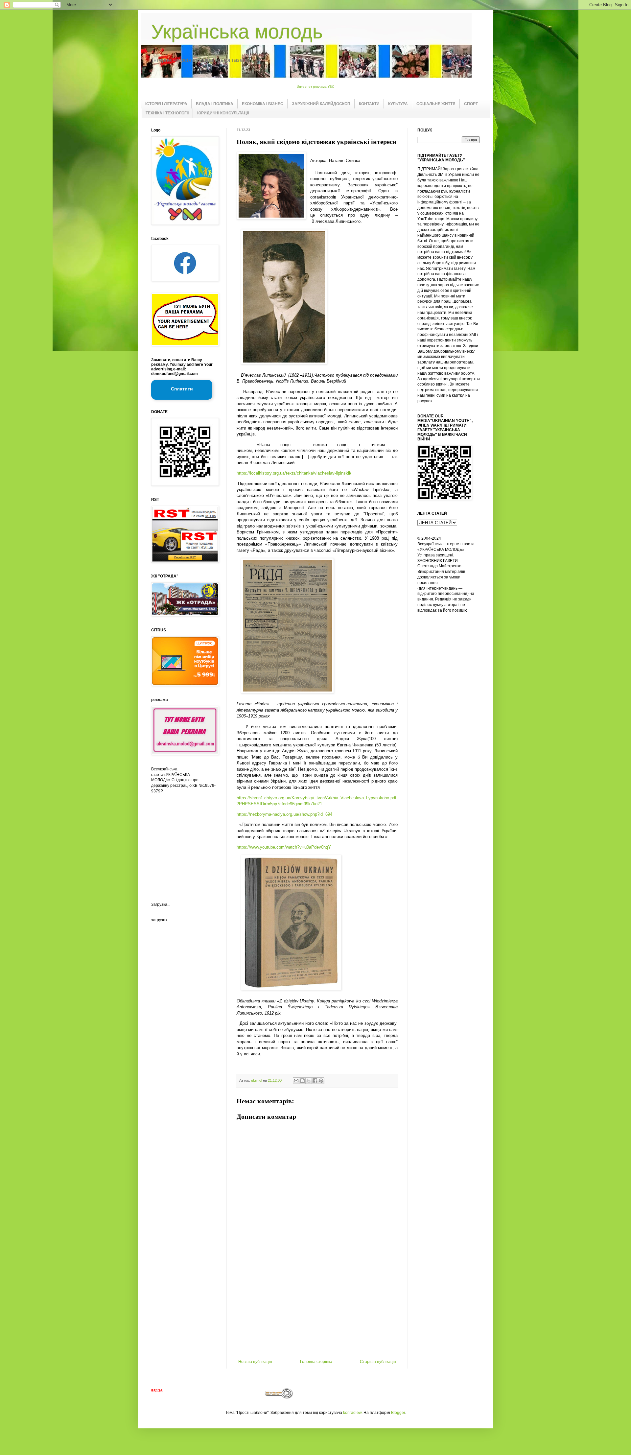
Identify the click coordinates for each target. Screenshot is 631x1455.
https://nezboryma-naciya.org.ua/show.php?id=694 (284, 814)
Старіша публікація (378, 1361)
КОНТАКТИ (369, 104)
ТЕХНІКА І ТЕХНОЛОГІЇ (167, 113)
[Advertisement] (317, 1310)
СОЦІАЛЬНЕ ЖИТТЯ (436, 104)
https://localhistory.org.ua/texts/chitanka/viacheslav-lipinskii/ (294, 473)
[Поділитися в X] (308, 1080)
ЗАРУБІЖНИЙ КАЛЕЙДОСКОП (321, 104)
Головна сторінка (316, 1361)
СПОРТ (471, 104)
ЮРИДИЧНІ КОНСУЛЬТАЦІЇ (223, 113)
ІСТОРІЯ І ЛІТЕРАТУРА (166, 104)
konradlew (352, 1412)
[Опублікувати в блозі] (302, 1080)
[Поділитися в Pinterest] (321, 1080)
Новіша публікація (255, 1361)
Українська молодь (237, 32)
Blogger (398, 1412)
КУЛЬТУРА (398, 104)
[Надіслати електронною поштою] (296, 1080)
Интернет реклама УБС (315, 86)
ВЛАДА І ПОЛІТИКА (214, 104)
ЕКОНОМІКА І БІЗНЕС (262, 104)
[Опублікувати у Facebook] (315, 1080)
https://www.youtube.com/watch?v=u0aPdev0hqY (284, 847)
